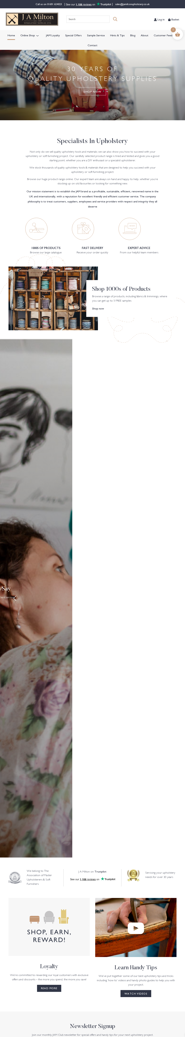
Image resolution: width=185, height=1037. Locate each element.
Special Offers (73, 35)
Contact (92, 45)
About (144, 35)
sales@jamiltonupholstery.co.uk (132, 4)
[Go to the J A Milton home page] (32, 19)
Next (170, 598)
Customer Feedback (166, 35)
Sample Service (96, 35)
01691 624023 (55, 4)
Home (11, 35)
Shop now (98, 308)
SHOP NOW (92, 91)
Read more (49, 988)
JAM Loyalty (53, 35)
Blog (132, 35)
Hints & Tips (117, 35)
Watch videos (135, 993)
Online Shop (27, 35)
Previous (15, 598)
